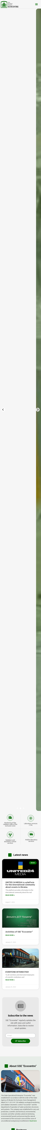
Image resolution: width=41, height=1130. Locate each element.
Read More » (10, 895)
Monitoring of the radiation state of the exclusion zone (10, 824)
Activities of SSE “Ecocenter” (19, 932)
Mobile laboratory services (31, 840)
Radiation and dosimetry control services (10, 841)
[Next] (38, 410)
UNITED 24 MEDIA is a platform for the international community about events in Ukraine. (20, 884)
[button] (36, 4)
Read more (33, 1121)
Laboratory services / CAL (30, 824)
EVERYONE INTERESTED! (17, 972)
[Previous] (3, 410)
